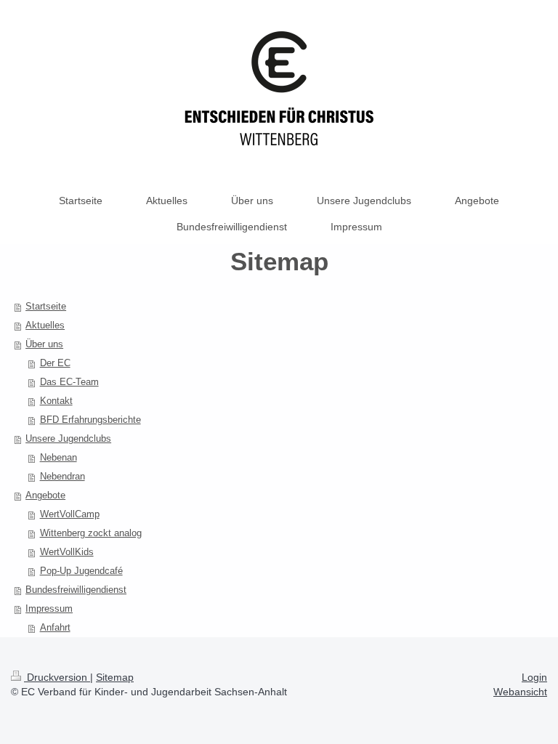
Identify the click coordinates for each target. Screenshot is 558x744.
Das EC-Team (69, 381)
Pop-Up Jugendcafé (81, 570)
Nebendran (62, 476)
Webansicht (520, 692)
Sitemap (115, 677)
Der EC (55, 362)
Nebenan (58, 457)
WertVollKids (67, 551)
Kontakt (56, 400)
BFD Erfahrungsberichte (90, 419)
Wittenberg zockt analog (91, 532)
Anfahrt (55, 627)
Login (534, 677)
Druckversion (57, 677)
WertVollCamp (70, 514)
